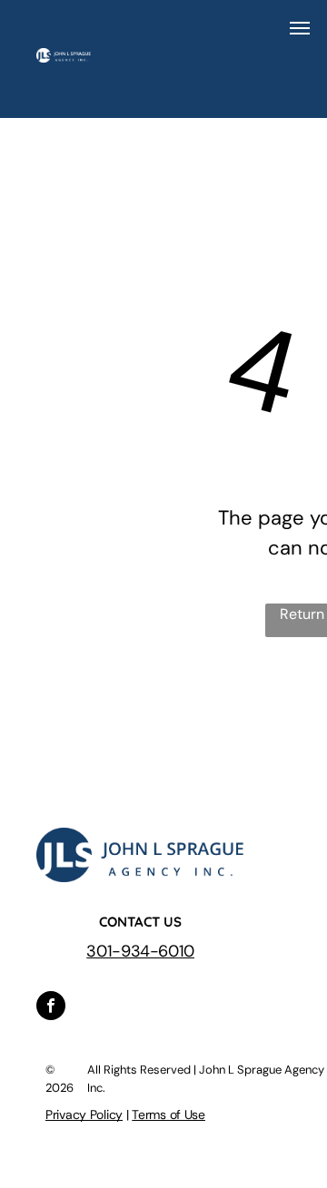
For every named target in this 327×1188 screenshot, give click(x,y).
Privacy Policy (84, 1114)
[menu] (300, 28)
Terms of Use (168, 1114)
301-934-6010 (140, 951)
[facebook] (50, 1008)
